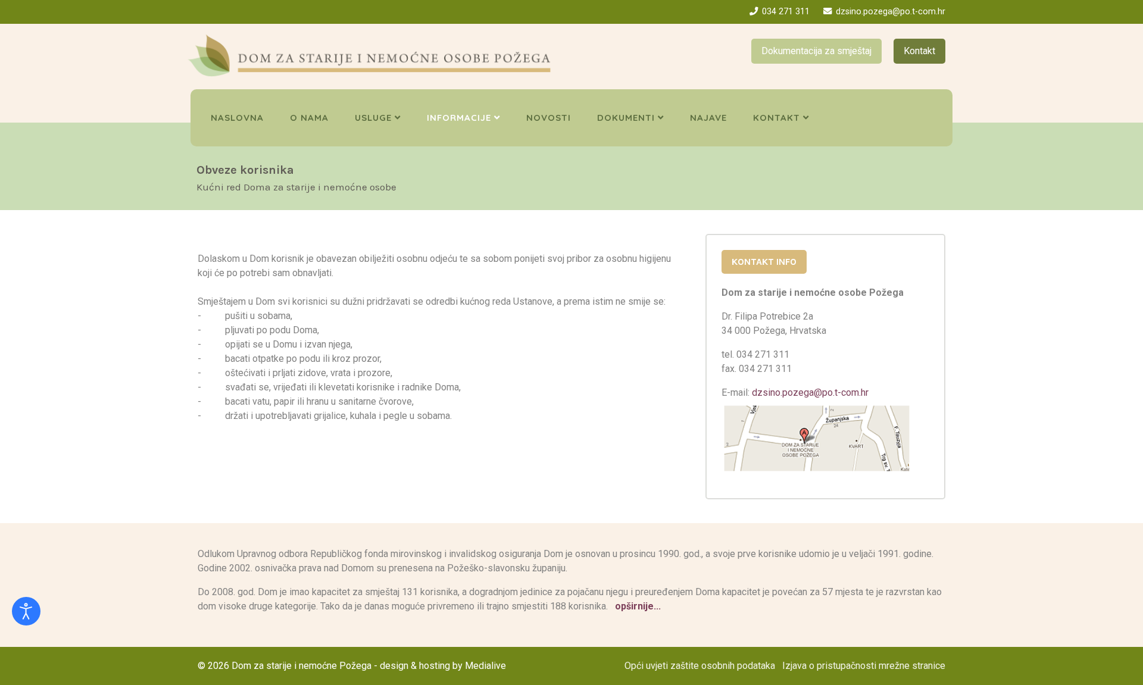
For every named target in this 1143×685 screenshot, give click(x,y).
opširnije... (637, 606)
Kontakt (919, 51)
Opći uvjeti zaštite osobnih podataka (699, 665)
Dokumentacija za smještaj (816, 51)
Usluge (373, 117)
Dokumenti (626, 117)
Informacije (459, 117)
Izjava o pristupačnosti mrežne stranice (863, 665)
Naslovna (237, 117)
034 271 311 (786, 12)
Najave (708, 117)
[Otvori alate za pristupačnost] (26, 611)
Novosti (548, 117)
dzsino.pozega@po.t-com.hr (890, 12)
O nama (309, 117)
